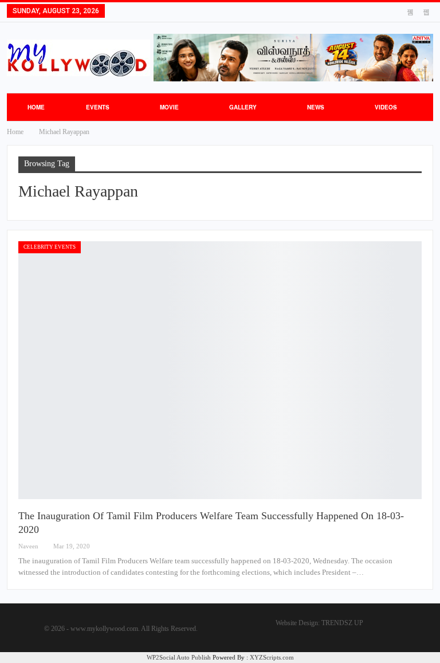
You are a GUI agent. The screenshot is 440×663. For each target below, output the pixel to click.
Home (36, 107)
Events (97, 107)
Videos (386, 107)
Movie (169, 107)
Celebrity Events (49, 247)
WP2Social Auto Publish (179, 657)
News (315, 107)
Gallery (243, 107)
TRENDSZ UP (342, 623)
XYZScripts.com (272, 657)
